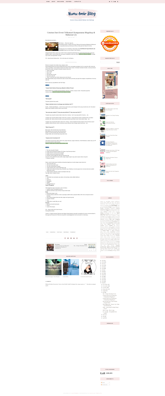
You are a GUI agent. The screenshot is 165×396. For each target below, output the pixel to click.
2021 (103, 266)
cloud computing (116, 211)
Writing (114, 250)
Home (48, 1)
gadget (109, 216)
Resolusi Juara (112, 235)
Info (71, 30)
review (118, 235)
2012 (103, 281)
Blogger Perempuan (104, 208)
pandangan (117, 230)
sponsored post (113, 241)
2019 (103, 270)
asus (105, 202)
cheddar (110, 211)
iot (114, 220)
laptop (113, 224)
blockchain (105, 207)
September (105, 289)
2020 (103, 268)
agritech (101, 201)
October (105, 287)
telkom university (103, 244)
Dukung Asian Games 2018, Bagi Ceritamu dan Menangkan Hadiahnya (112, 151)
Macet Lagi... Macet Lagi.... (109, 310)
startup (118, 241)
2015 (103, 276)
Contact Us (77, 1)
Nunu (116, 229)
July (104, 292)
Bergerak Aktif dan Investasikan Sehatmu (110, 122)
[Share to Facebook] (65, 238)
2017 (103, 273)
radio (104, 234)
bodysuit (111, 209)
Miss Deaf (115, 228)
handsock (107, 217)
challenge (105, 211)
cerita (101, 211)
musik (113, 229)
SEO (103, 239)
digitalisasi (102, 214)
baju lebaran (117, 202)
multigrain (110, 229)
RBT (111, 234)
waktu (115, 249)
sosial (108, 241)
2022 (103, 265)
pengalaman (112, 231)
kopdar (115, 223)
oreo (110, 230)
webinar (118, 249)
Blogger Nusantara (116, 206)
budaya (105, 210)
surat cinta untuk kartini (108, 243)
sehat (115, 238)
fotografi (106, 216)
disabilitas (107, 214)
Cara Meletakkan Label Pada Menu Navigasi (112, 109)
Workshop (72, 232)
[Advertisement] (110, 345)
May (104, 316)
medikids (109, 228)
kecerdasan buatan (107, 221)
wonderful (106, 250)
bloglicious (107, 209)
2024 (103, 262)
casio (119, 210)
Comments (104, 384)
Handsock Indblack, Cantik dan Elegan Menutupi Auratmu (112, 129)
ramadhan (108, 234)
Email (101, 216)
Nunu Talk (59, 232)
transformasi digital (105, 246)
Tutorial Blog (103, 248)
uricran (106, 249)
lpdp (114, 225)
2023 (103, 263)
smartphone (106, 240)
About (53, 1)
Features (68, 1)
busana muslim (112, 210)
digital (118, 213)
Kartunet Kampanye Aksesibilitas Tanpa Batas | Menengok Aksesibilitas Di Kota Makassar (111, 143)
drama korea (108, 215)
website (102, 250)
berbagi (114, 205)
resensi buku (103, 235)
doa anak (116, 214)
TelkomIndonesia (110, 244)
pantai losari (103, 231)
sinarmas (109, 239)
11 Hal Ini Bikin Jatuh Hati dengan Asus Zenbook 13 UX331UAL (111, 165)
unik (103, 249)
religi (113, 234)
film (103, 216)
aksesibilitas (108, 201)
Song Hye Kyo (117, 240)
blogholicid (102, 209)
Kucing (101, 224)
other (113, 230)
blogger (110, 207)
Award (108, 202)
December (105, 284)
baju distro (112, 202)
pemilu (108, 231)
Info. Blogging (116, 219)
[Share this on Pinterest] (71, 238)
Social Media (111, 240)
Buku (107, 210)
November (105, 286)
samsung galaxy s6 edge (109, 238)
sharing (106, 239)
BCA (104, 205)
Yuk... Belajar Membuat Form (109, 293)
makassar (106, 226)
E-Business (114, 215)
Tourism (118, 245)
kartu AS (101, 221)
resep (108, 235)
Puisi (112, 233)
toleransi (112, 245)
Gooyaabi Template (96, 393)
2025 (103, 260)
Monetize (106, 229)
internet (104, 220)
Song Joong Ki (103, 241)
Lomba (111, 225)
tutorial (117, 246)
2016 (103, 274)
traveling (112, 246)
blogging (118, 208)
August (104, 290)
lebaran (106, 225)
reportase (66, 232)
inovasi (101, 220)
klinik (107, 222)
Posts (103, 382)
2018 (103, 271)
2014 (103, 278)
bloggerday (112, 208)
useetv (109, 249)
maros (113, 226)
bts (114, 209)
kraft (118, 223)
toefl (108, 245)
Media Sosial (105, 228)
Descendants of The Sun (110, 213)
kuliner (109, 224)
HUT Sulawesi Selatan (115, 217)
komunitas (52, 232)
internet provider (110, 220)
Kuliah (105, 224)
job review (117, 220)
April (104, 318)
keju (111, 221)
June (104, 314)
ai (104, 201)
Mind (112, 228)
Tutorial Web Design (112, 248)
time (105, 245)
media (101, 228)
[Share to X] (68, 238)
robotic (101, 236)
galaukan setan (114, 216)
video (112, 249)
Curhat (101, 213)
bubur (116, 209)
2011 (103, 282)
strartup (102, 243)
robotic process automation (109, 236)
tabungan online (117, 243)
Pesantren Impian (107, 233)
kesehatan (114, 221)
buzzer (116, 210)
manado (110, 226)
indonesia (107, 219)
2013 (103, 279)
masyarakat (117, 226)
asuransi (101, 202)
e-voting (118, 215)
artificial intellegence (115, 201)
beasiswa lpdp (108, 205)
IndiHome (102, 219)
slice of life (114, 239)
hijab (110, 218)
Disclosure (60, 1)
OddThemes (74, 393)
